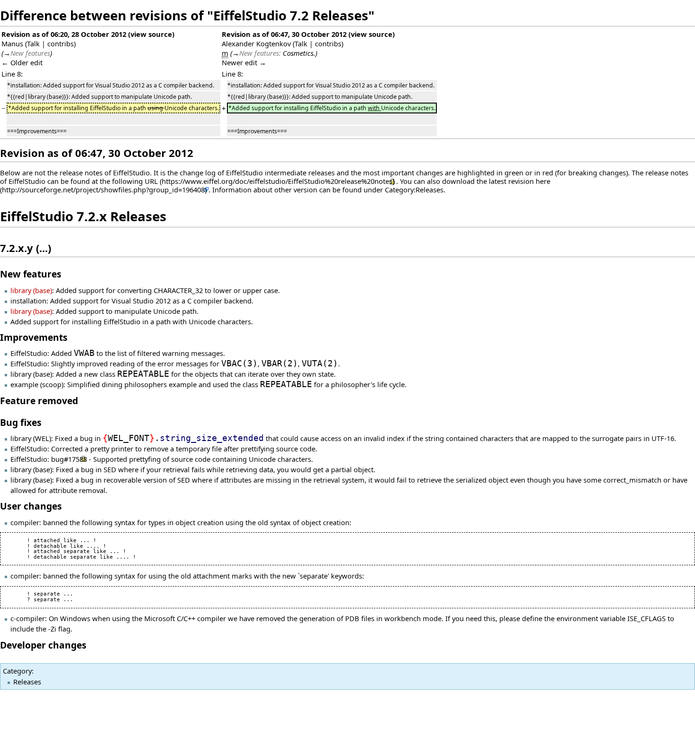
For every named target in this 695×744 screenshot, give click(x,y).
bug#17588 (69, 459)
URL (151, 181)
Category (17, 670)
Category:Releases (414, 189)
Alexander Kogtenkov (256, 43)
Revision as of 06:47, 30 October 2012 (284, 34)
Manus (12, 43)
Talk (33, 43)
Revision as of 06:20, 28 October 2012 (63, 34)
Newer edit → (244, 62)
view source (151, 34)
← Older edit (22, 62)
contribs (60, 43)
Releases (27, 681)
